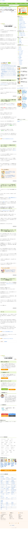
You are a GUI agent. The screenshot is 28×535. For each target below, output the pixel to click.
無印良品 (2, 480)
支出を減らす (2, 3)
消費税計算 (19, 516)
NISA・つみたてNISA (2, 505)
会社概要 (2, 516)
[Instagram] (12, 523)
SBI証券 (6, 442)
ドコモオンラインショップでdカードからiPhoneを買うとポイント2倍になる (8, 71)
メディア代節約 (8, 492)
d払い (4, 201)
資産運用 (7, 3)
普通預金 (12, 502)
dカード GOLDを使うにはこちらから (8, 138)
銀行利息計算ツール (21, 20)
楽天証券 (2, 442)
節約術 (20, 38)
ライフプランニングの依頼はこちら (4, 389)
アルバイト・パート (13, 497)
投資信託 (16, 3)
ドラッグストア (8, 480)
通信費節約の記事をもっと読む (8, 470)
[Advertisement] (8, 18)
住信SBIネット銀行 (13, 445)
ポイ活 (6, 450)
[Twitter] (16, 523)
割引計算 (19, 514)
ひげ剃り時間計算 (20, 518)
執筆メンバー (2, 517)
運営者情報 (2, 515)
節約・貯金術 (2, 477)
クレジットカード (8, 484)
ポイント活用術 (21, 51)
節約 (14, 442)
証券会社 (7, 502)
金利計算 (19, 517)
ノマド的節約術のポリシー (4, 514)
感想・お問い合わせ (3, 518)
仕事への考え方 (2, 497)
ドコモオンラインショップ (9, 283)
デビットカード (13, 484)
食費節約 (12, 477)
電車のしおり (11, 517)
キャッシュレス (2, 484)
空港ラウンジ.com (12, 518)
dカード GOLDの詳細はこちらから (8, 331)
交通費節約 (7, 481)
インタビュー (20, 64)
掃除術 (1, 481)
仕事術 (7, 497)
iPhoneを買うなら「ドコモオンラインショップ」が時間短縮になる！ (8, 75)
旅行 (6, 491)
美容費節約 (12, 488)
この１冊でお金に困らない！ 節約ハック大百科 (10, 408)
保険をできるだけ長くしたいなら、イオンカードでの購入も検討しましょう (8, 73)
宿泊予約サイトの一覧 (21, 32)
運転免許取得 (12, 481)
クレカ (11, 3)
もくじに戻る (14, 141)
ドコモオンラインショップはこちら (8, 338)
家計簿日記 (7, 477)
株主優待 (2, 453)
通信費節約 (5, 341)
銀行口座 (2, 502)
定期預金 (10, 450)
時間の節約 (12, 492)
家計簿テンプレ (20, 515)
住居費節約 (12, 480)
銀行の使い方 (20, 54)
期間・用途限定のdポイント (12, 197)
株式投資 (7, 503)
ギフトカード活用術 (3, 488)
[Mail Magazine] (18, 523)
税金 (13, 450)
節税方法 (20, 58)
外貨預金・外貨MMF (2, 507)
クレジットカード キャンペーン (5, 455)
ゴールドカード (10, 104)
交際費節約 (2, 491)
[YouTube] (9, 523)
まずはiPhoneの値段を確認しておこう (5, 64)
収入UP (26, 3)
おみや (11, 514)
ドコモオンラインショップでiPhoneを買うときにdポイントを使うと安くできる (8, 69)
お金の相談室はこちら (4, 369)
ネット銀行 (10, 442)
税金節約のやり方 (13, 491)
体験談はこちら (12, 389)
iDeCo (6, 453)
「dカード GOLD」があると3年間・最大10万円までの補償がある (8, 66)
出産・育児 (20, 61)
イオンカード (3, 445)
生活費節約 (7, 488)
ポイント (21, 3)
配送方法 (2, 492)
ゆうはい (11, 515)
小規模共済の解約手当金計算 (22, 27)
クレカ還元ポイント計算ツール (22, 23)
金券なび (11, 516)
